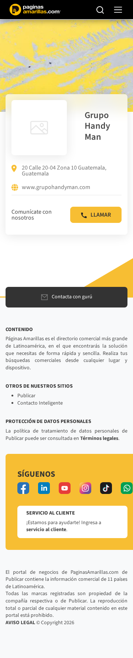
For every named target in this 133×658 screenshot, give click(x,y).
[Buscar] (100, 9)
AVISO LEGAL (20, 622)
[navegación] (118, 9)
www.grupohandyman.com (56, 187)
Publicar (26, 395)
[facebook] (23, 488)
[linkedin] (44, 488)
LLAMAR (101, 215)
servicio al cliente (46, 529)
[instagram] (85, 488)
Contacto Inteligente (40, 403)
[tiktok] (106, 488)
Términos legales (99, 438)
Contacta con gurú (72, 296)
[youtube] (65, 488)
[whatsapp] (127, 488)
